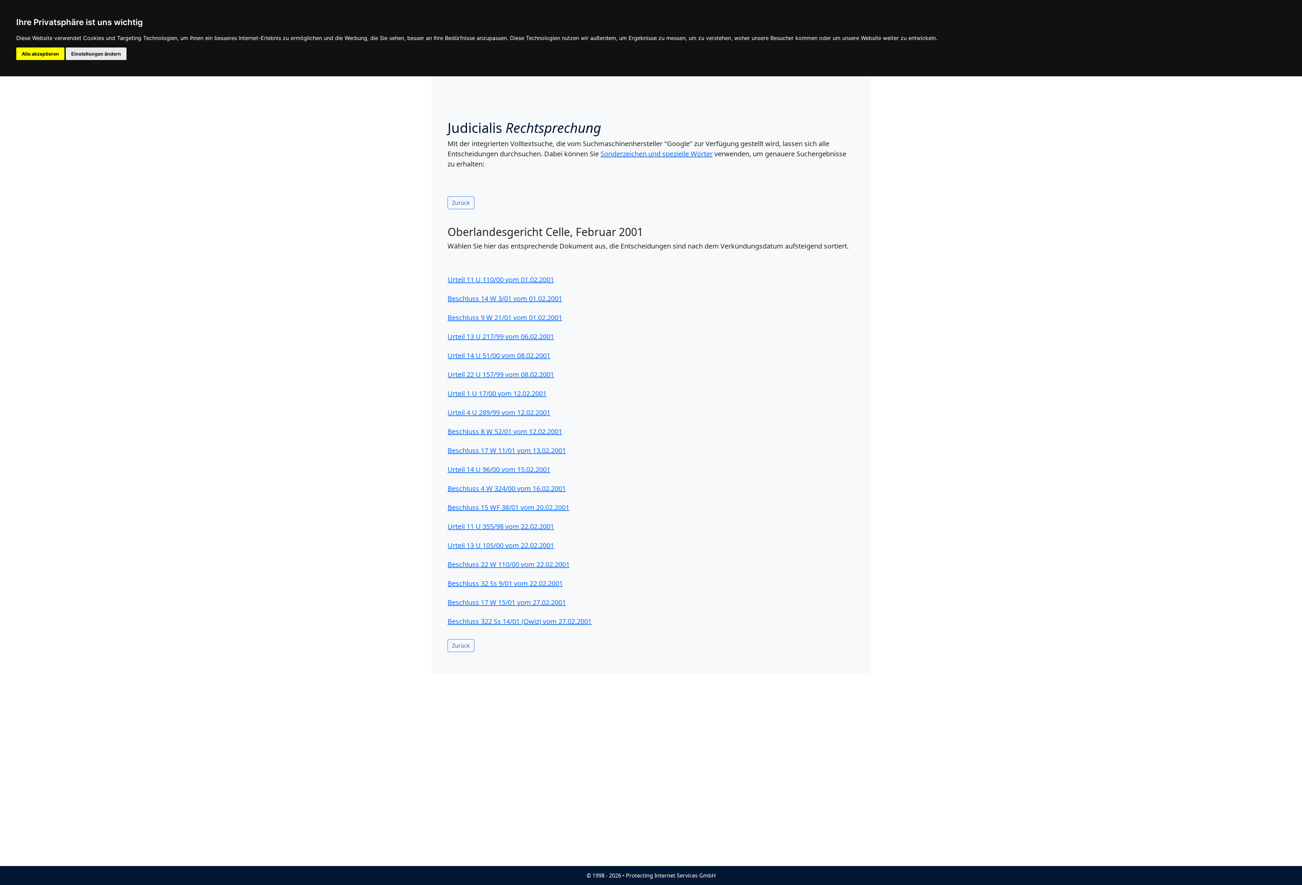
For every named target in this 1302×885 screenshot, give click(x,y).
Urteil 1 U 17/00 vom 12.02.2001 (497, 393)
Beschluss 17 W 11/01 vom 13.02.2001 (507, 450)
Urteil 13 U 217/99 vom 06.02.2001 (501, 336)
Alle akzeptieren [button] (40, 54)
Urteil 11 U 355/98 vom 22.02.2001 (501, 526)
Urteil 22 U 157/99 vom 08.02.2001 (501, 374)
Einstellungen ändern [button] (96, 54)
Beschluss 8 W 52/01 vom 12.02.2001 (505, 431)
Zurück (461, 202)
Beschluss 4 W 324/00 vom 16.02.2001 (507, 488)
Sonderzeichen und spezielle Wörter (656, 153)
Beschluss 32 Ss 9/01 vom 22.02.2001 (505, 583)
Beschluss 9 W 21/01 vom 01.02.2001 (505, 317)
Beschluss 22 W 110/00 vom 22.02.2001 (509, 564)
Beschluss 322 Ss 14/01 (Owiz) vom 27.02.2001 (520, 621)
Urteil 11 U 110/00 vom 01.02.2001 (501, 279)
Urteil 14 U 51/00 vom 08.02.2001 (499, 355)
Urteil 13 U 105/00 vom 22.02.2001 (501, 545)
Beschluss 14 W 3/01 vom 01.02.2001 (505, 298)
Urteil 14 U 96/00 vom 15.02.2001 (499, 469)
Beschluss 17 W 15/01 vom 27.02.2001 (507, 602)
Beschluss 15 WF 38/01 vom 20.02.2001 (508, 507)
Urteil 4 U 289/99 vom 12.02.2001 (499, 412)
